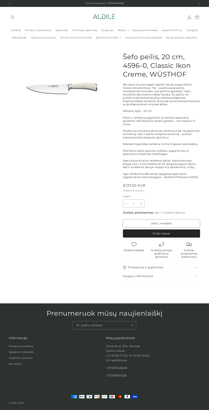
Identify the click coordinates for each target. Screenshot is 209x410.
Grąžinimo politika (21, 357)
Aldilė (21, 403)
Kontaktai (15, 363)
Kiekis (126, 196)
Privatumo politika (21, 346)
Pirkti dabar (161, 233)
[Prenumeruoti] (132, 325)
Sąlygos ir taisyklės (21, 351)
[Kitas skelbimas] (199, 3)
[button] (13, 17)
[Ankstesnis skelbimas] (9, 3)
